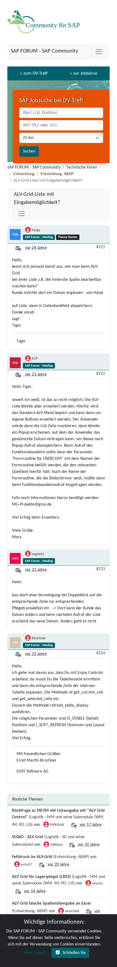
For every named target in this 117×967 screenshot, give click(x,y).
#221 (100, 247)
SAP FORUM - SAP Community (44, 51)
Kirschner (39, 638)
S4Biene (56, 845)
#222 (100, 374)
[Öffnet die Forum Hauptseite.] (44, 22)
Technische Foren (81, 167)
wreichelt (72, 911)
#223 (100, 569)
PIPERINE (57, 825)
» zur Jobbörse (83, 73)
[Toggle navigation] (98, 51)
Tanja (36, 230)
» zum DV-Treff (34, 73)
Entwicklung (24, 174)
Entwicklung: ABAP (57, 174)
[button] (34, 953)
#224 (100, 653)
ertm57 (26, 865)
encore (97, 883)
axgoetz (38, 554)
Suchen (29, 151)
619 (35, 359)
